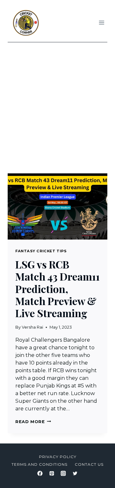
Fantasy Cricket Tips (40, 251)
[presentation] (57, 206)
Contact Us (89, 464)
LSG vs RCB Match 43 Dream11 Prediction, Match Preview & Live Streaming (57, 288)
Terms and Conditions (39, 464)
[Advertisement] (57, 102)
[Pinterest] (52, 473)
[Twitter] (75, 473)
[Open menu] (101, 22)
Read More (33, 421)
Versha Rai (32, 327)
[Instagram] (63, 473)
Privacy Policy (57, 456)
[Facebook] (40, 473)
